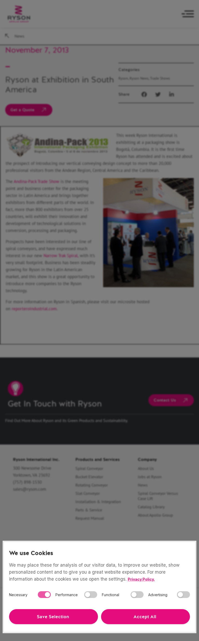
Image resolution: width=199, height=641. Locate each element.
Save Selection (53, 617)
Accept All (144, 617)
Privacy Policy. (141, 579)
